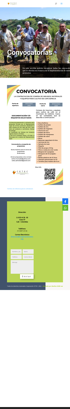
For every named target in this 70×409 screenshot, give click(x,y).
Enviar (27, 276)
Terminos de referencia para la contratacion (20, 189)
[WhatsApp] (65, 208)
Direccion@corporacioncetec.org (22, 238)
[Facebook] (65, 201)
